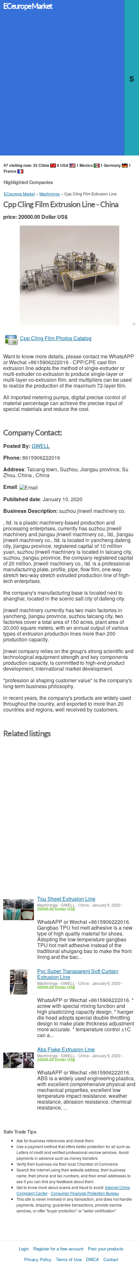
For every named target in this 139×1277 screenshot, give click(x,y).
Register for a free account (58, 1249)
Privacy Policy (37, 1259)
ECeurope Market (27, 6)
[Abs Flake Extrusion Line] (18, 1060)
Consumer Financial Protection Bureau (85, 1193)
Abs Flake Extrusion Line (66, 1049)
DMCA (92, 1259)
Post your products (105, 1249)
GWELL (41, 446)
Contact (110, 1259)
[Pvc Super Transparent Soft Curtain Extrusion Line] (18, 982)
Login (24, 1249)
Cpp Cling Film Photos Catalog (55, 338)
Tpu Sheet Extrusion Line (66, 898)
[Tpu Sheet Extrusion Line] (18, 910)
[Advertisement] (69, 85)
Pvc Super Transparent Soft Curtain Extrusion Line (77, 974)
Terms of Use (68, 1259)
